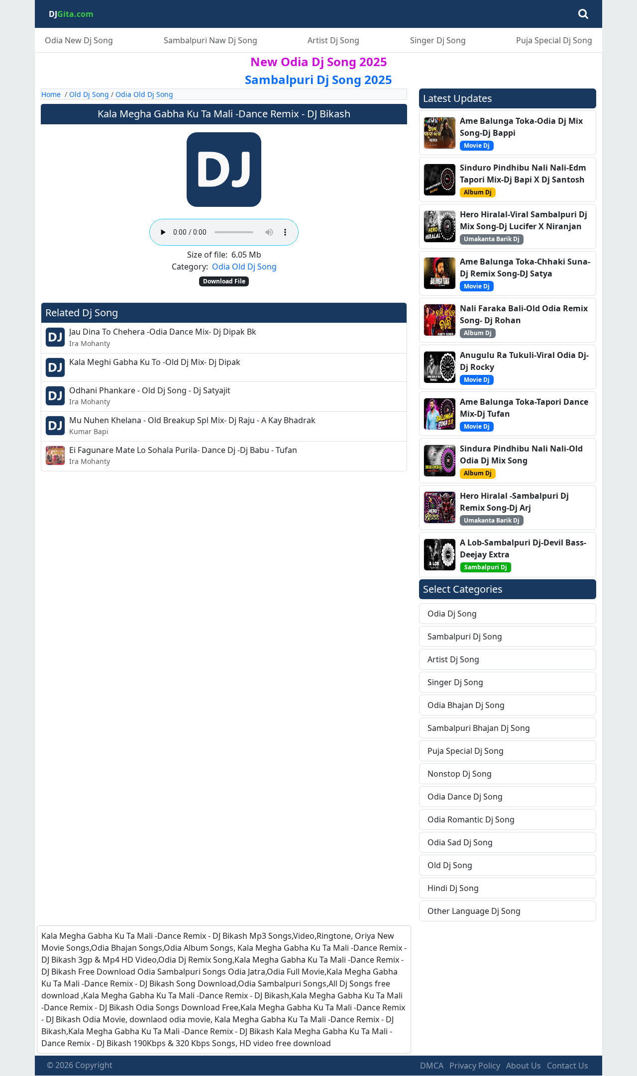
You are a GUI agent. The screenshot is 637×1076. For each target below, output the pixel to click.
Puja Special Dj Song (554, 40)
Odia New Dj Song (79, 40)
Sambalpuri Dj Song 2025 (318, 79)
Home (51, 94)
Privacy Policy (474, 1065)
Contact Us (567, 1065)
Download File (224, 281)
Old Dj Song (89, 94)
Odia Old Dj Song (144, 94)
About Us (523, 1065)
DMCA (431, 1065)
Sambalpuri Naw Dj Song (210, 40)
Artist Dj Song (333, 40)
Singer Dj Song (438, 40)
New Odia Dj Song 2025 (318, 61)
